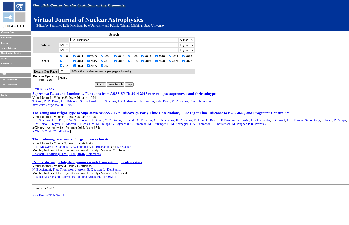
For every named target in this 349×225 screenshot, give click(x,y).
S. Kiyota (54, 124)
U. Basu (211, 120)
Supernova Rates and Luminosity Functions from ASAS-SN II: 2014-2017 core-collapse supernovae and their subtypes (124, 94)
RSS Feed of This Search (48, 195)
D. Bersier (242, 120)
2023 (66, 66)
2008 (134, 56)
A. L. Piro (57, 120)
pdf (60, 131)
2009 (148, 56)
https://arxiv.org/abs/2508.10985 (52, 105)
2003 (66, 56)
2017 (121, 61)
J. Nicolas (83, 124)
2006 (107, 56)
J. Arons (80, 169)
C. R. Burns (144, 120)
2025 (93, 66)
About (4, 58)
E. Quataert (124, 146)
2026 (107, 66)
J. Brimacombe (260, 120)
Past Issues (6, 37)
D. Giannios (60, 146)
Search (4, 43)
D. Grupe (340, 120)
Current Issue (7, 32)
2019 (148, 61)
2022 (189, 61)
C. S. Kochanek (86, 101)
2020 (161, 61)
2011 (175, 56)
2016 (107, 61)
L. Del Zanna (112, 169)
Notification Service (11, 53)
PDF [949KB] (106, 176)
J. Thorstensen (221, 124)
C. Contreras (113, 120)
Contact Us (6, 64)
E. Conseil (278, 120)
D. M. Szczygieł (177, 124)
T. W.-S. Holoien (77, 120)
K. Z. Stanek (180, 101)
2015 (93, 61)
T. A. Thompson (200, 101)
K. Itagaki (129, 120)
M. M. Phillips (100, 124)
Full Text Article (86, 176)
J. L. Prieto (68, 101)
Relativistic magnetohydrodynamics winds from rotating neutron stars (87, 162)
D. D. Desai (51, 101)
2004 (80, 56)
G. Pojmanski (120, 124)
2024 (80, 66)
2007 (121, 56)
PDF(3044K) (77, 154)
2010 (161, 56)
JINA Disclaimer (9, 85)
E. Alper (199, 120)
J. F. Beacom (145, 101)
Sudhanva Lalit (59, 25)
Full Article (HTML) (56, 154)
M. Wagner (239, 124)
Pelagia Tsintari (120, 25)
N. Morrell (69, 124)
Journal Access (8, 48)
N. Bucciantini (101, 146)
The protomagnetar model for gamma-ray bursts (70, 139)
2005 (93, 56)
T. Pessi (37, 101)
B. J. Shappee (107, 101)
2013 (66, 61)
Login (4, 95)
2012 (189, 56)
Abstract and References (59, 176)
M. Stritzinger (157, 124)
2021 (175, 61)
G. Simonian (138, 124)
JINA (3, 74)
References (93, 154)
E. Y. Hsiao (39, 124)
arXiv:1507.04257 (44, 131)
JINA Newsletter (9, 79)
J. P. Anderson (127, 101)
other (66, 131)
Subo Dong (163, 101)
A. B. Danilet (295, 120)
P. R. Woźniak (257, 124)
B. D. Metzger (41, 146)
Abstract (37, 154)
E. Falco (327, 120)
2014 (80, 61)
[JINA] (14, 26)
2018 (134, 61)
